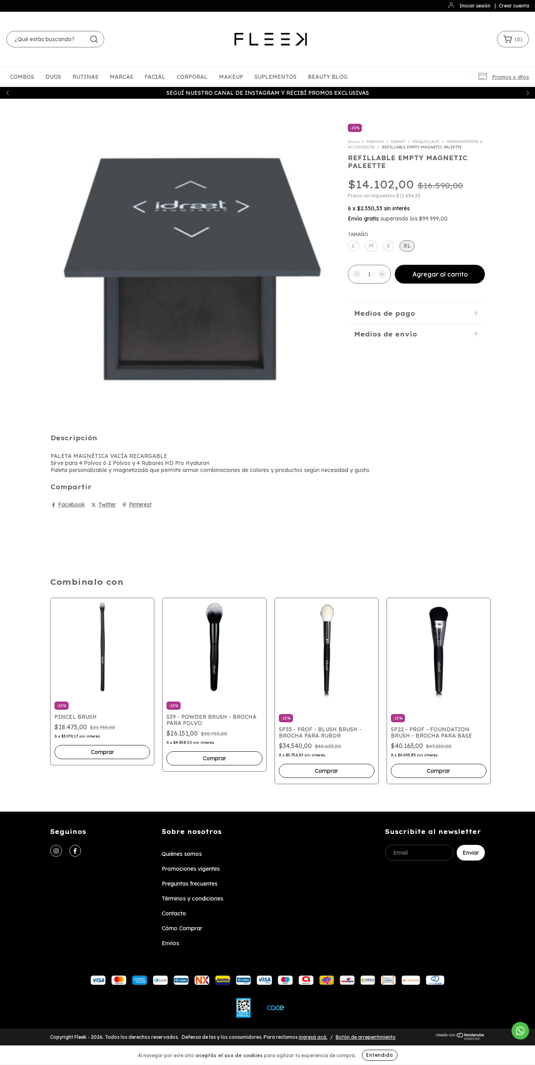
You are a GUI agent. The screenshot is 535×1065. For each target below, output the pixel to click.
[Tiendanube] (460, 1038)
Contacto (174, 913)
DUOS (53, 76)
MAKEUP (231, 76)
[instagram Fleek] (56, 851)
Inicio (354, 141)
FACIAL (155, 76)
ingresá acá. (313, 1037)
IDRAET (398, 141)
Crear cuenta (514, 6)
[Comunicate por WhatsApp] (520, 1031)
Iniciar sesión (474, 6)
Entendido (379, 1055)
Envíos (170, 943)
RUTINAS (85, 76)
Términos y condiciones (192, 898)
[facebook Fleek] (75, 851)
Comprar (102, 752)
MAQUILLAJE (425, 141)
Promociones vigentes (191, 868)
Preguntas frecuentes (189, 883)
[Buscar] (94, 39)
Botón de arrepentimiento (366, 1037)
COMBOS (22, 76)
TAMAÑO (358, 234)
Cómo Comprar (182, 928)
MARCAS (121, 76)
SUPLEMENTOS (275, 76)
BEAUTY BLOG (328, 76)
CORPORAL (192, 76)
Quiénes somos (182, 853)
